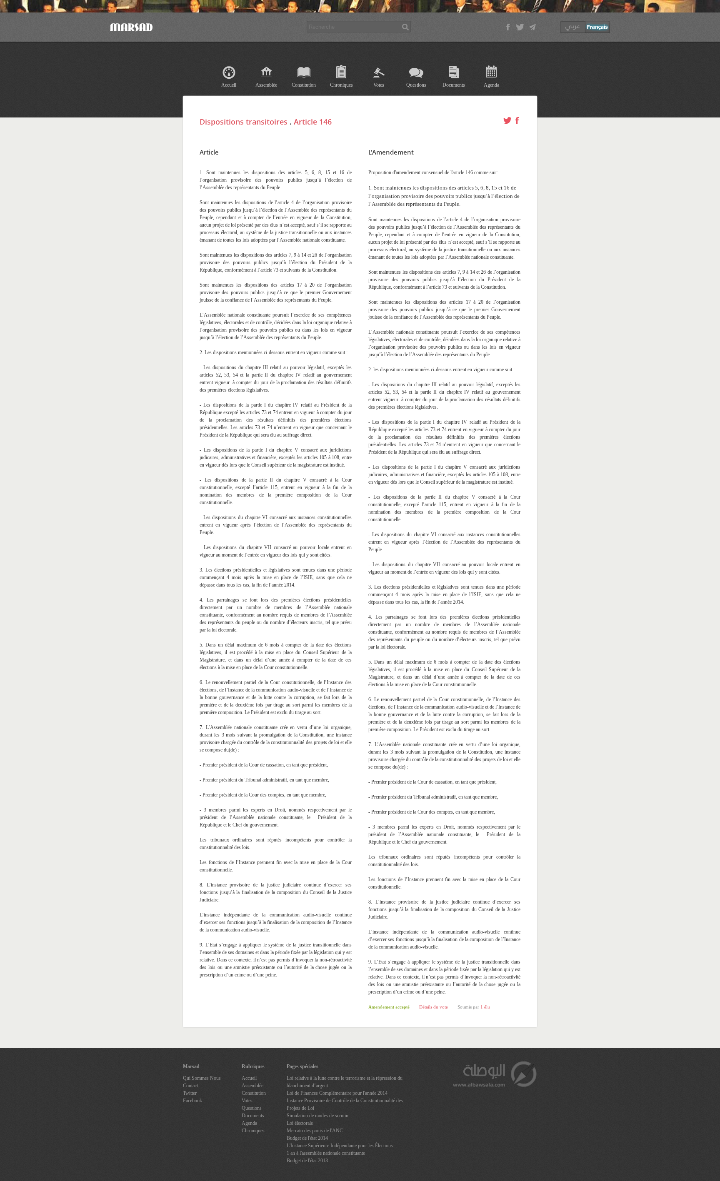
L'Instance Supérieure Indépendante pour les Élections (340, 1146)
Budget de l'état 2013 (307, 1161)
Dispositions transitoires (244, 122)
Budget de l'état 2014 (307, 1138)
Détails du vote (433, 1006)
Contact (190, 1086)
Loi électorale (300, 1123)
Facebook (192, 1101)
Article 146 (313, 122)
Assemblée (266, 85)
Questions (416, 85)
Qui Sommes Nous (202, 1078)
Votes (378, 85)
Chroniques (341, 85)
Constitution (304, 85)
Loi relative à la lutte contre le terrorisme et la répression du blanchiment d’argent (344, 1082)
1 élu (485, 1006)
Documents (453, 85)
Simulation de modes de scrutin (317, 1116)
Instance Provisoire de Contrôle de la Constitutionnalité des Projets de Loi (345, 1104)
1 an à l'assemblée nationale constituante (326, 1153)
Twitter (190, 1093)
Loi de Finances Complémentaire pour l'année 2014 (337, 1093)
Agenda (491, 85)
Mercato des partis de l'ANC (315, 1131)
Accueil (228, 85)
